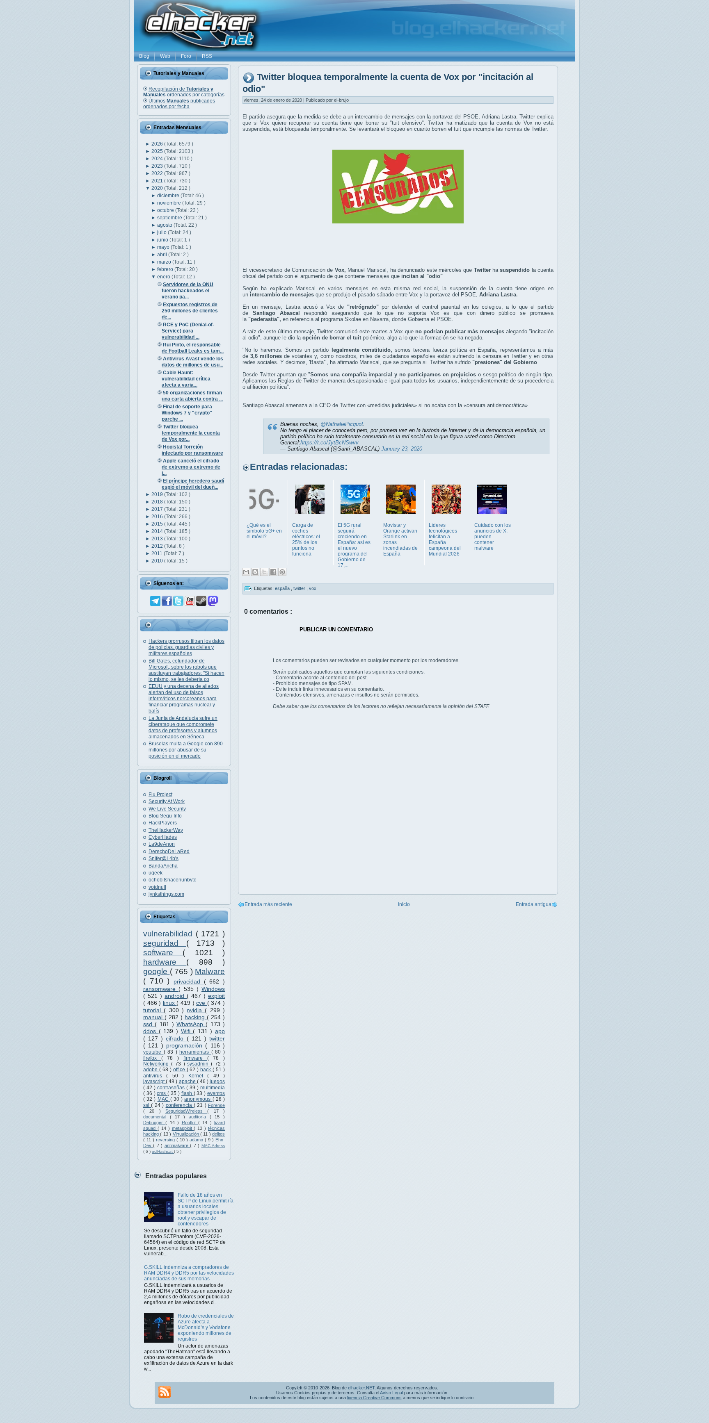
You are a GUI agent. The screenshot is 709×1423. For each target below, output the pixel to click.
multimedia (212, 1088)
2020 (157, 188)
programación (185, 1045)
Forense (216, 1105)
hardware (164, 962)
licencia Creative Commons (374, 1397)
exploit (216, 996)
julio (162, 232)
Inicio (404, 904)
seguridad (164, 943)
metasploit (183, 1128)
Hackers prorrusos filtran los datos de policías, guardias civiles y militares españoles (186, 647)
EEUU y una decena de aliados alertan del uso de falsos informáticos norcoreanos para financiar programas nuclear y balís (184, 698)
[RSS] (164, 1391)
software (163, 952)
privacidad (189, 981)
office (180, 1069)
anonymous (198, 1099)
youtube (153, 1052)
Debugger (154, 1122)
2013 (157, 539)
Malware (210, 971)
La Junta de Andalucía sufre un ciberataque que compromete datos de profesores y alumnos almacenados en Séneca (183, 727)
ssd (149, 1024)
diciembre (169, 195)
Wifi (187, 1031)
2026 (157, 144)
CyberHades (163, 837)
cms (162, 1093)
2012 (157, 546)
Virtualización (186, 1134)
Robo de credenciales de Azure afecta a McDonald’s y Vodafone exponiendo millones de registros (206, 1327)
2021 (157, 181)
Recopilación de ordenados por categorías (183, 92)
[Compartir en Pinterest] (282, 572)
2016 (157, 516)
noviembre (169, 203)
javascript (154, 1081)
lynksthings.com (166, 894)
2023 (157, 166)
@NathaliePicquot (341, 424)
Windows (213, 989)
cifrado (176, 1038)
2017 (157, 509)
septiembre (170, 218)
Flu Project (160, 794)
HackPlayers (163, 823)
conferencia (180, 1105)
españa (283, 588)
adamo (197, 1139)
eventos (216, 1093)
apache (188, 1081)
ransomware (160, 989)
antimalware (177, 1145)
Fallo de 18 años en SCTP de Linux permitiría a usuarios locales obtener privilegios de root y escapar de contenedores (205, 1209)
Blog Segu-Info (165, 816)
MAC (164, 1099)
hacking (196, 1017)
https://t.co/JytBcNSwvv (329, 442)
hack (206, 1069)
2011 (157, 553)
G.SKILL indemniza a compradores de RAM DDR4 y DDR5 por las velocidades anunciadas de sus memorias (189, 1273)
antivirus (154, 1076)
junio (163, 240)
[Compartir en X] (264, 572)
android (176, 996)
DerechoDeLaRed (169, 851)
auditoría (199, 1116)
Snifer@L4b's (163, 858)
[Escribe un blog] (255, 572)
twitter (217, 1038)
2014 (157, 531)
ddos (151, 1031)
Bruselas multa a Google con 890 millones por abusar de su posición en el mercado (186, 750)
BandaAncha (163, 866)
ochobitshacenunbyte (173, 880)
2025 (157, 151)
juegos (217, 1081)
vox (312, 588)
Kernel (197, 1076)
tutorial (153, 1010)
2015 (157, 524)
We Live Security (167, 809)
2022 (157, 173)
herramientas (195, 1052)
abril (162, 254)
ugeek (155, 873)
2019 (157, 494)
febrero (165, 269)
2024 (157, 159)
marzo (164, 262)
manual (154, 1017)
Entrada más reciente (268, 904)
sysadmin (199, 1064)
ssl (147, 1105)
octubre (166, 210)
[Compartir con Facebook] (273, 572)
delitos (218, 1134)
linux (170, 1003)
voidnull (157, 887)
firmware (195, 1058)
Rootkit (190, 1122)
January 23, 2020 (401, 449)
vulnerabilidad (169, 933)
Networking (157, 1064)
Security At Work (167, 801)
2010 (157, 561)
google (156, 971)
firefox (152, 1058)
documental (156, 1116)
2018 (157, 502)
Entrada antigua (533, 904)
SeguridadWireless (186, 1111)
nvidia (196, 1010)
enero (164, 277)
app (220, 1031)
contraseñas (171, 1088)
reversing (166, 1139)
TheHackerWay (166, 830)
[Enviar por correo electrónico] (246, 572)
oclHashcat (163, 1151)
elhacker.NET (361, 1387)
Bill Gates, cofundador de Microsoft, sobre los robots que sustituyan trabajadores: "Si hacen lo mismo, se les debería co (186, 670)
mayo (164, 247)
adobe (151, 1069)
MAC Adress (213, 1145)
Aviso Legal (391, 1392)
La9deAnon (162, 844)
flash (187, 1093)
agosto (165, 225)
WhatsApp (191, 1024)
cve (201, 1003)
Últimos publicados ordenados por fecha (179, 103)
